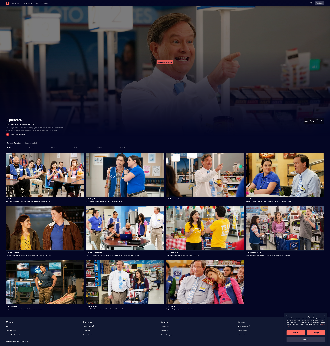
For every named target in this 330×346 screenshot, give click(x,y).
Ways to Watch (242, 335)
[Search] (311, 3)
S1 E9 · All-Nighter (11, 306)
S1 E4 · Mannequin (251, 199)
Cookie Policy (87, 330)
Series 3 (53, 147)
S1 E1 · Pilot (9, 199)
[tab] (31, 143)
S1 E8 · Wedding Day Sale (253, 253)
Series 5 (99, 147)
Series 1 (8, 147)
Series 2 (31, 147)
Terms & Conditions (11, 335)
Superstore (14, 120)
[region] (305, 328)
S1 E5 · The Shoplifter (12, 253)
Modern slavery (165, 335)
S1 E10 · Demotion (91, 306)
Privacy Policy (87, 326)
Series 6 (122, 147)
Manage (306, 339)
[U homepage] (7, 3)
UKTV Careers (242, 330)
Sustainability (165, 326)
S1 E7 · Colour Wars (172, 253)
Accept (316, 333)
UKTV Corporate (243, 326)
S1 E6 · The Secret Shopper (94, 253)
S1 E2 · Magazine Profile (93, 199)
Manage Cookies (88, 335)
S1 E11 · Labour (170, 306)
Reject (295, 333)
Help (7, 326)
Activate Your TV (11, 330)
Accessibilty (164, 330)
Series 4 (76, 147)
